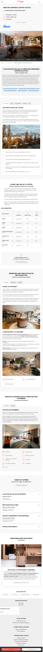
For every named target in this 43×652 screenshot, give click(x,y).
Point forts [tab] (6, 103)
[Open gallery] (12, 219)
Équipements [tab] (18, 103)
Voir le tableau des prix (21, 261)
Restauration (20, 59)
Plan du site (21, 645)
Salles (13, 59)
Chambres (28, 59)
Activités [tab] (24, 103)
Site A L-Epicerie (21, 631)
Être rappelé (36, 594)
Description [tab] (6, 282)
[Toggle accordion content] (39, 494)
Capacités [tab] (20, 282)
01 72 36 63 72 (15, 594)
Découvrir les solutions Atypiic (21, 582)
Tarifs (34, 59)
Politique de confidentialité (21, 641)
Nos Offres (21, 604)
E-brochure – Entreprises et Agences (21, 622)
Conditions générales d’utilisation (21, 639)
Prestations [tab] (13, 282)
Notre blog (21, 603)
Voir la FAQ (5, 594)
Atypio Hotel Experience (21, 629)
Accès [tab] (11, 103)
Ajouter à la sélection (21, 22)
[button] (3, 46)
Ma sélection (32, 649)
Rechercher (11, 649)
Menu (2, 2)
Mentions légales (21, 637)
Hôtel (8, 59)
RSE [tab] (29, 103)
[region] (21, 31)
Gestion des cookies (21, 643)
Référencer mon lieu (21, 620)
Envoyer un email (25, 594)
